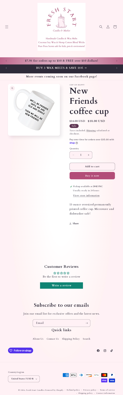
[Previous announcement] (6, 60)
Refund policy (73, 390)
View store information (86, 195)
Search (86, 338)
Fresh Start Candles (35, 390)
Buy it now (92, 175)
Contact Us (53, 338)
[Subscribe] (86, 323)
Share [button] (76, 223)
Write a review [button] (61, 285)
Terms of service (107, 390)
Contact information (105, 393)
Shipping (91, 130)
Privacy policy (89, 390)
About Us (38, 338)
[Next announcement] (116, 60)
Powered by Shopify (54, 390)
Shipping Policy (71, 338)
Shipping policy (85, 393)
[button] (6, 26)
